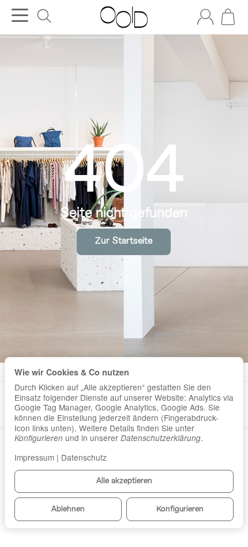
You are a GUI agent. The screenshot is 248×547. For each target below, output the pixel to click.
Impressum (34, 457)
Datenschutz (84, 457)
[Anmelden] (205, 16)
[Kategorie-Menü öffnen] (20, 15)
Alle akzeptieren (124, 481)
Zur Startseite (123, 241)
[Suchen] (44, 16)
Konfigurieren (180, 509)
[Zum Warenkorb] (227, 16)
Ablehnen (68, 509)
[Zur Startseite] (124, 17)
